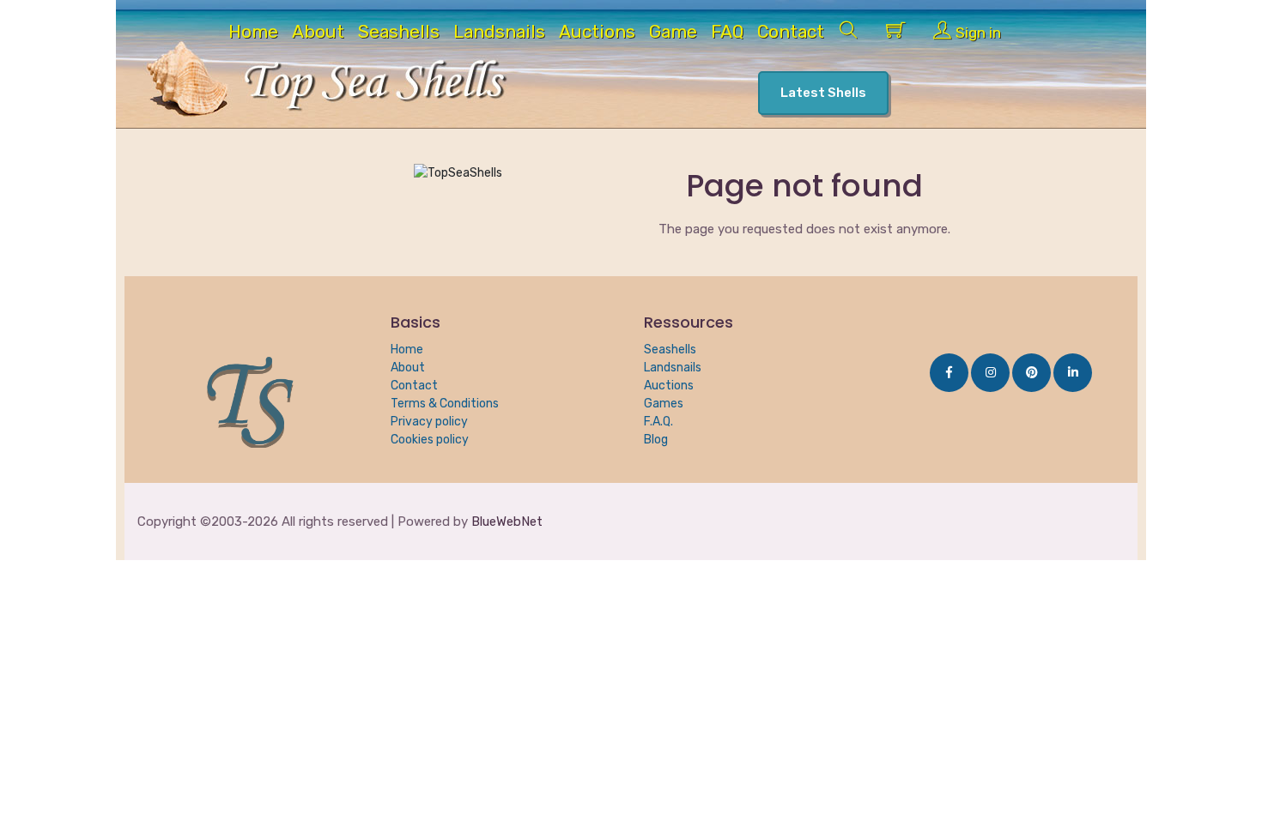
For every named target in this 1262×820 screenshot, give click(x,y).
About (318, 33)
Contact (790, 33)
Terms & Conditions (445, 403)
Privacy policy (429, 421)
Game (673, 33)
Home (253, 33)
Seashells (399, 33)
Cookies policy (430, 439)
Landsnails (499, 33)
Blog (656, 439)
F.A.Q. (658, 421)
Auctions (597, 33)
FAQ (727, 33)
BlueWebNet (507, 521)
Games (663, 403)
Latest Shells (823, 92)
